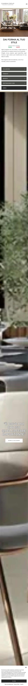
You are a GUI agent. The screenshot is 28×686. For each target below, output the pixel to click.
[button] (26, 667)
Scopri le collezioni (14, 440)
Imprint (21, 684)
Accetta (14, 681)
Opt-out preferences (9, 684)
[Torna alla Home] (7, 4)
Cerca (4, 87)
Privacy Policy (17, 684)
